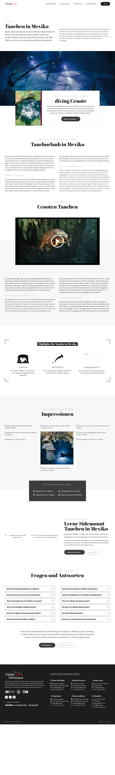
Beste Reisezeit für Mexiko (71, 494)
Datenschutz (108, 722)
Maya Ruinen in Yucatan (45, 494)
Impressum (101, 722)
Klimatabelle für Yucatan (70, 491)
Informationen (91, 4)
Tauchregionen (50, 4)
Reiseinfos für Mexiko (44, 491)
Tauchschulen (64, 4)
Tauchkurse (77, 4)
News (105, 4)
